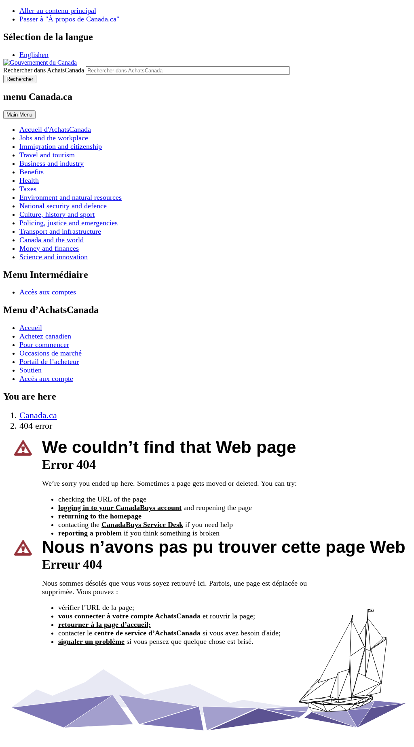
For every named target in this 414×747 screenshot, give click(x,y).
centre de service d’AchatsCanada (147, 633)
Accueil (30, 328)
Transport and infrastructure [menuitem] (60, 231)
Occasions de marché (50, 353)
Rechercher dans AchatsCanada (43, 70)
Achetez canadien (45, 336)
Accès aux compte (46, 379)
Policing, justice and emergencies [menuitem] (68, 223)
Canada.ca (38, 415)
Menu (19, 115)
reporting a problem (90, 533)
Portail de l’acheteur (49, 362)
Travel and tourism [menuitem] (47, 155)
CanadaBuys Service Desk (142, 525)
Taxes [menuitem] (27, 189)
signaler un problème (91, 641)
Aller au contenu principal (57, 10)
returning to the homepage (100, 516)
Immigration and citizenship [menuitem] (60, 146)
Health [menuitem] (29, 180)
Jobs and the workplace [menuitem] (53, 138)
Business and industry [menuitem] (51, 163)
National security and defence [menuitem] (63, 206)
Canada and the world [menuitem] (51, 240)
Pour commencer (44, 345)
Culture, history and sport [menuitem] (57, 214)
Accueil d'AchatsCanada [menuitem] (55, 129)
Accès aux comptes (47, 292)
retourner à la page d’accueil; (104, 624)
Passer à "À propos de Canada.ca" (69, 19)
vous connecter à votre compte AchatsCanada (129, 616)
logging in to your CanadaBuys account (120, 508)
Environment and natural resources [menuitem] (70, 197)
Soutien (30, 370)
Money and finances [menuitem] (49, 248)
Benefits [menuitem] (31, 172)
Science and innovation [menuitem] (53, 257)
